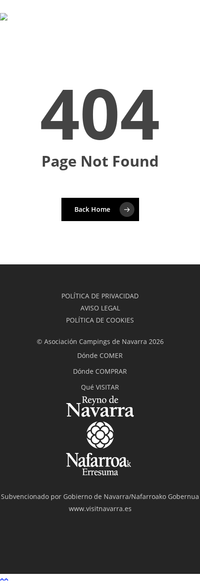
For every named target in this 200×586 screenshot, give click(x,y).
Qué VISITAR (100, 387)
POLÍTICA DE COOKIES (100, 320)
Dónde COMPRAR (100, 371)
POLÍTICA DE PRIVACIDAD (100, 295)
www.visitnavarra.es (100, 508)
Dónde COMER (100, 355)
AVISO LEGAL (100, 307)
